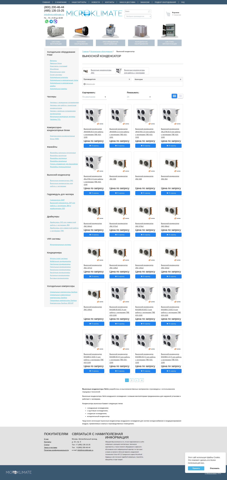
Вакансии (145, 2)
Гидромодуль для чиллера (60, 194)
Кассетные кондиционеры (60, 272)
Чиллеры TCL (55, 119)
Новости (96, 2)
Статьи (46, 445)
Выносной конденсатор (58, 175)
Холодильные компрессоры (61, 286)
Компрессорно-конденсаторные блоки (58, 128)
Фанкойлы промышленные (60, 167)
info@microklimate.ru (54, 14)
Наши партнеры (79, 2)
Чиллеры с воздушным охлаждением (64, 102)
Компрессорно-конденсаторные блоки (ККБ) (62, 137)
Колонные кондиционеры (60, 275)
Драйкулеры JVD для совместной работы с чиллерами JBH (63, 223)
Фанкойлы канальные (58, 161)
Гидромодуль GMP (57, 200)
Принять (196, 468)
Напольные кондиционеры (60, 267)
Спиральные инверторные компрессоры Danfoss (60, 296)
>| (141, 380)
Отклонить (214, 468)
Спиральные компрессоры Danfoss (63, 292)
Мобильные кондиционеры (60, 261)
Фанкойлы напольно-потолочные (63, 153)
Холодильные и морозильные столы (64, 80)
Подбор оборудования (165, 2)
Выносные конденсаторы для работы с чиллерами (61, 184)
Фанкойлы (52, 147)
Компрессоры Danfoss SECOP (61, 303)
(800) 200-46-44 (54, 7)
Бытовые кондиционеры (59, 278)
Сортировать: (89, 93)
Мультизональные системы (60, 244)
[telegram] (51, 21)
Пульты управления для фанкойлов (64, 164)
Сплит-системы (56, 75)
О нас (46, 439)
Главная (46, 2)
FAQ (183, 2)
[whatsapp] (47, 21)
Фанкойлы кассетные (58, 155)
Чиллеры (51, 97)
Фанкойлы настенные (58, 158)
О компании (60, 2)
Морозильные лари (57, 72)
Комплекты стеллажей (58, 66)
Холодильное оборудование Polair (61, 53)
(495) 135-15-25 (54, 10)
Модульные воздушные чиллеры (62, 116)
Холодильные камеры (58, 89)
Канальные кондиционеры (60, 270)
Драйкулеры (53, 216)
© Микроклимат (211, 473)
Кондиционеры (54, 252)
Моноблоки (54, 69)
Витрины (53, 61)
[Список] (180, 96)
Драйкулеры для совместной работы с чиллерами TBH (64, 229)
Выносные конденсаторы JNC (61, 180)
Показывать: (133, 93)
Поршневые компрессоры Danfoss (63, 300)
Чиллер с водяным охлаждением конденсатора (63, 112)
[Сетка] (174, 96)
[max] (55, 21)
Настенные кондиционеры (60, 264)
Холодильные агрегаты (59, 77)
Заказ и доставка (127, 2)
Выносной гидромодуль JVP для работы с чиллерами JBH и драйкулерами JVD (62, 205)
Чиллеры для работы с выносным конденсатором (63, 106)
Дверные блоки (56, 63)
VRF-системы (53, 239)
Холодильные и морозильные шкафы (61, 84)
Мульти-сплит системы (59, 258)
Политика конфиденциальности (56, 450)
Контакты (109, 2)
